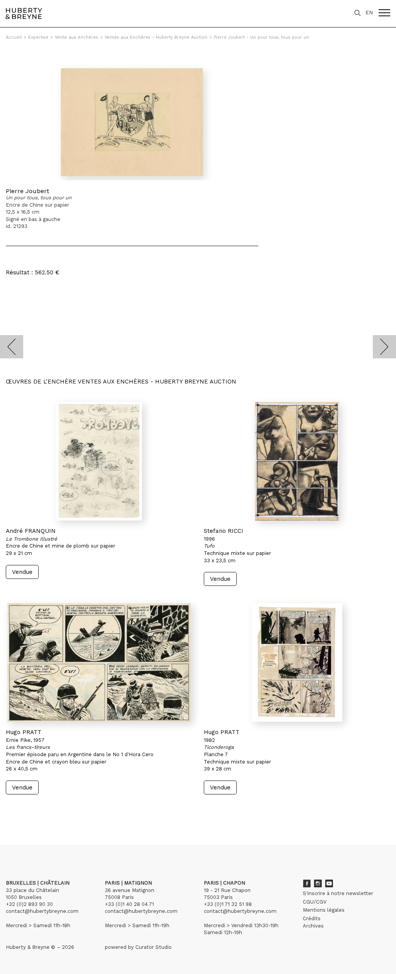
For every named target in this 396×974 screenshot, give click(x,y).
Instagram (318, 883)
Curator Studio (153, 947)
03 (28, 809)
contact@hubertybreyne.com (42, 911)
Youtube (329, 883)
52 (52, 809)
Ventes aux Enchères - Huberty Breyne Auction (156, 37)
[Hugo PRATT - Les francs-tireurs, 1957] (99, 662)
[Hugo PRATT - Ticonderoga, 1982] (297, 662)
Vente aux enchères (76, 37)
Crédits (312, 918)
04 (35, 809)
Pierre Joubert (27, 191)
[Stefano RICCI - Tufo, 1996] (297, 461)
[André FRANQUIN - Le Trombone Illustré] (99, 461)
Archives (313, 926)
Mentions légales (324, 910)
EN (369, 12)
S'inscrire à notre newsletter (338, 893)
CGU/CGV (314, 902)
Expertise (38, 37)
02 (20, 809)
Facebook (307, 883)
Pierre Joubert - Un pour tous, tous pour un (261, 37)
